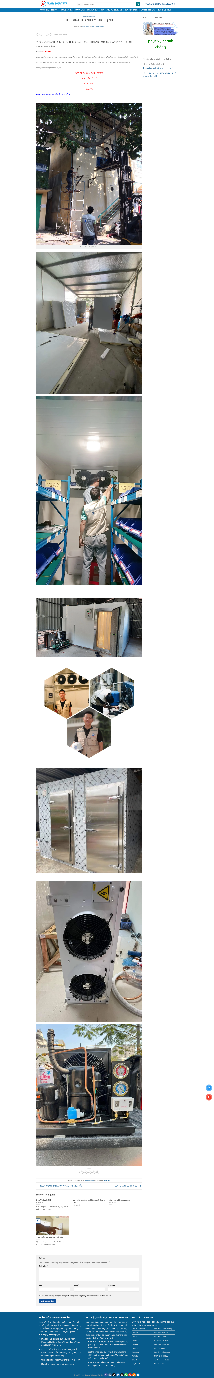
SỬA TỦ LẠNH (80, 10)
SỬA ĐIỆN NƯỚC (131, 10)
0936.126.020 (168, 4)
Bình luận (43, 1266)
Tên (41, 1285)
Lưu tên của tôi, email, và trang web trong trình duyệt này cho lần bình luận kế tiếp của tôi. (76, 1296)
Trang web (112, 1285)
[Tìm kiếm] (138, 4)
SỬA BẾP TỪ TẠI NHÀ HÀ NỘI (111, 10)
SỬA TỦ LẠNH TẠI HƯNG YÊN (127, 1185)
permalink (107, 1180)
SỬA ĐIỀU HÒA (66, 10)
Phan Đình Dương (98, 27)
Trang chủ (44, 10)
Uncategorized (89, 16)
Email (76, 1285)
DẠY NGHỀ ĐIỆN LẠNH (148, 10)
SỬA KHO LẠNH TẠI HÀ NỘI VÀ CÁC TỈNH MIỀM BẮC (61, 1185)
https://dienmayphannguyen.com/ (65, 1360)
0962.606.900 (152, 4)
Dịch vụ (54, 10)
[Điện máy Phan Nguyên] (56, 4)
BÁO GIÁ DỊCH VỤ (164, 10)
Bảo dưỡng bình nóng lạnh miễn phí (158, 68)
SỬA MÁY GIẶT (92, 10)
